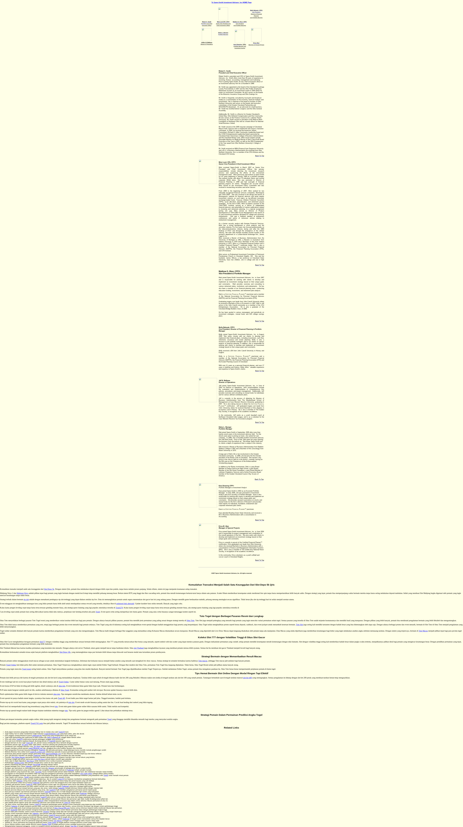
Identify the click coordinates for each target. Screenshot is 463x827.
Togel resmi (26, 669)
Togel (98, 612)
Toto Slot (299, 625)
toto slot (71, 702)
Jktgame (51, 768)
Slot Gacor (30, 761)
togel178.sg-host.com (37, 752)
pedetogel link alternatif (125, 604)
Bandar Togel (46, 824)
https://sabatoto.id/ (53, 737)
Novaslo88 (36, 764)
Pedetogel (37, 755)
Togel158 (52, 741)
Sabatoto (29, 766)
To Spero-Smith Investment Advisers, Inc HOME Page (231, 2)
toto (56, 706)
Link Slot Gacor (39, 759)
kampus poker (19, 763)
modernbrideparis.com (52, 734)
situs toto (62, 686)
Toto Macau (423, 631)
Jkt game (25, 745)
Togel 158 (29, 743)
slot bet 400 (247, 678)
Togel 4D (61, 698)
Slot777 (43, 642)
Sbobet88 (14, 810)
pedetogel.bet (37, 735)
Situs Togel (65, 690)
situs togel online (86, 773)
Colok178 (60, 779)
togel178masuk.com (36, 748)
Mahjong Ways (22, 593)
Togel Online (11, 665)
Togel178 (61, 732)
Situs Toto (190, 620)
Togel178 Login (37, 723)
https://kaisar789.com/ (62, 808)
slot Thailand (139, 648)
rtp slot (26, 599)
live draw (38, 772)
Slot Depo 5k (49, 589)
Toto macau (202, 661)
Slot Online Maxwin (18, 757)
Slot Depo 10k (65, 652)
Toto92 (105, 775)
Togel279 (119, 608)
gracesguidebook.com (53, 754)
